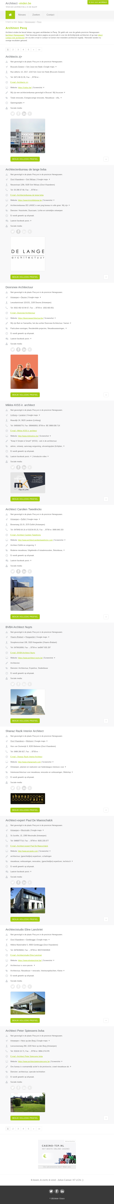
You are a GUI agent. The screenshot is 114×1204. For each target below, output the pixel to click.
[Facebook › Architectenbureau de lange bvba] (18, 231)
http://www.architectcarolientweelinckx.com (35, 540)
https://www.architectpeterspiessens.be (34, 1061)
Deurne (24, 297)
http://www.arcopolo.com (28, 851)
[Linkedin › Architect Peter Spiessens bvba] (24, 1088)
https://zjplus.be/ (25, 88)
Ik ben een (98, 2)
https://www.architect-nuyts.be (30, 658)
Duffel (23, 519)
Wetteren (29, 741)
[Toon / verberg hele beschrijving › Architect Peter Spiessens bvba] (57, 1066)
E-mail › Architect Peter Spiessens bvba (26, 1056)
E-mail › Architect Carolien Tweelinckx (25, 535)
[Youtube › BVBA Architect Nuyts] (30, 684)
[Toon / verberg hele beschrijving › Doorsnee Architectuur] (57, 323)
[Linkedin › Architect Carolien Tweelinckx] (24, 571)
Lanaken (22, 415)
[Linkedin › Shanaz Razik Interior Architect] (24, 788)
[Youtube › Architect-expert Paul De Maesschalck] (30, 882)
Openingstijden (17, 103)
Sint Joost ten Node (34, 67)
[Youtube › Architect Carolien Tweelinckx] (30, 571)
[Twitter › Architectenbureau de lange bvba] (12, 231)
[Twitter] (51, 1191)
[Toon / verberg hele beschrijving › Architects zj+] (57, 92)
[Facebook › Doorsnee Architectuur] (18, 349)
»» (39, 50)
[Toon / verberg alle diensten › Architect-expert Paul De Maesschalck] (57, 861)
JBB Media (54, 1198)
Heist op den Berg (28, 1041)
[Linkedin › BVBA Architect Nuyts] (24, 684)
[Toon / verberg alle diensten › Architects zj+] (57, 97)
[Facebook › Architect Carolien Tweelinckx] (18, 571)
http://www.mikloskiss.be (28, 436)
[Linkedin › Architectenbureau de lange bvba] (24, 231)
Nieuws (22, 15)
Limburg (13, 415)
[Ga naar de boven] (106, 159)
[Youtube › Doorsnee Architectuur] (30, 349)
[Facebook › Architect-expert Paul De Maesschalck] (18, 882)
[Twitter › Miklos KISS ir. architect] (12, 467)
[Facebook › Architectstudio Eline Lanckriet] (18, 986)
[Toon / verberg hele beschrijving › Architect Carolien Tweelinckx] (57, 545)
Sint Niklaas (31, 179)
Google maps (50, 67)
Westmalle (25, 830)
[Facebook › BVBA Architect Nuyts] (18, 684)
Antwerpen (14, 297)
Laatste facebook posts (21, 221)
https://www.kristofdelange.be (30, 200)
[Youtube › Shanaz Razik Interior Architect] (30, 788)
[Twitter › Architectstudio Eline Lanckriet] (12, 986)
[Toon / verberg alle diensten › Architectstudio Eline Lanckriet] (57, 970)
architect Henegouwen (15, 35)
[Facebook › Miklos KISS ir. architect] (18, 467)
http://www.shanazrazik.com (29, 762)
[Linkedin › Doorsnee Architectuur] (24, 349)
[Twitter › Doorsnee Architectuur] (12, 349)
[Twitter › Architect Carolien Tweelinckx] (12, 571)
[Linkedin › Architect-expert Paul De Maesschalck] (24, 882)
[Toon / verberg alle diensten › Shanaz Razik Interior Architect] (57, 772)
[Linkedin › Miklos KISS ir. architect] (24, 467)
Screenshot (39, 88)
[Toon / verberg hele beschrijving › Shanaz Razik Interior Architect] (57, 767)
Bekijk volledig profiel (25, 159)
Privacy (62, 1198)
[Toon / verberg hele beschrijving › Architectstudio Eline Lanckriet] (57, 965)
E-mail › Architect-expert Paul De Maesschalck (29, 846)
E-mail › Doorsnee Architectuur (22, 313)
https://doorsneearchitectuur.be (30, 318)
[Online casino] (59, 1141)
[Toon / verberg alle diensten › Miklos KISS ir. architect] (57, 446)
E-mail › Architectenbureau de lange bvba (27, 195)
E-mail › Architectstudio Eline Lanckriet (26, 955)
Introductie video (41, 456)
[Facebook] (56, 1191)
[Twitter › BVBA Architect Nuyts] (12, 684)
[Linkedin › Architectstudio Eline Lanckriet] (24, 986)
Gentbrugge (30, 940)
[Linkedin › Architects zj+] (24, 113)
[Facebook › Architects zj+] (18, 113)
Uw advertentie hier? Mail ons (57, 1167)
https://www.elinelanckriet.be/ (30, 960)
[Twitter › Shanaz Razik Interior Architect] (12, 788)
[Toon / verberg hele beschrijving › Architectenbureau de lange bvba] (57, 205)
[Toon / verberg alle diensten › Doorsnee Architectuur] (57, 328)
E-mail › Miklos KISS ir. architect (23, 431)
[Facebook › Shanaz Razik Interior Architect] (18, 788)
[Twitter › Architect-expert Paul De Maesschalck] (12, 882)
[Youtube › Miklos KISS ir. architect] (30, 467)
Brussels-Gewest (17, 67)
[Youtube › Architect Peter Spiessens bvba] (30, 1088)
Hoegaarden (30, 637)
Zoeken (36, 15)
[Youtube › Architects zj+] (30, 113)
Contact (50, 15)
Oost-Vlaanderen (17, 179)
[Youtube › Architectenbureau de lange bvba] (30, 231)
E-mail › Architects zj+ (19, 82)
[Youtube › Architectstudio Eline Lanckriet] (30, 986)
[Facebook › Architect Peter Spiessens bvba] (18, 1088)
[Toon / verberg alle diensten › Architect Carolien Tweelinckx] (57, 550)
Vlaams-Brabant (16, 637)
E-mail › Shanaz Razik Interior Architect (26, 757)
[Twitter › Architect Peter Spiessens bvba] (12, 1088)
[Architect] (10, 15)
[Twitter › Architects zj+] (12, 113)
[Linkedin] (62, 1191)
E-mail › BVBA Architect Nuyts (22, 653)
